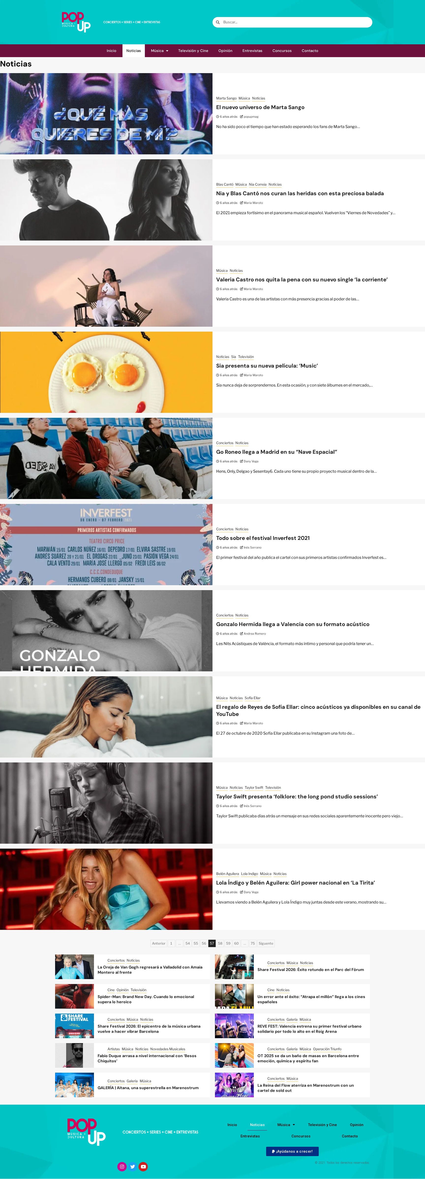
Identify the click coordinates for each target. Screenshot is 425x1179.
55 (196, 943)
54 (187, 943)
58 (220, 943)
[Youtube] (143, 1166)
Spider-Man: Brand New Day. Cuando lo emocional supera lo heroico (146, 999)
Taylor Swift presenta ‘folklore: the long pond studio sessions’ (297, 796)
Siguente (266, 943)
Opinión (225, 50)
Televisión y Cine (193, 50)
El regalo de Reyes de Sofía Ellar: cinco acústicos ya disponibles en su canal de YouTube (318, 710)
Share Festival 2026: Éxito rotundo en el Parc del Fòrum (311, 969)
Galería (292, 1019)
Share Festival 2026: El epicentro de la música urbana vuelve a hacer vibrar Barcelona (149, 1029)
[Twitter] (132, 1166)
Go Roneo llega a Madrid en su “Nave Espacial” (276, 451)
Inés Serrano (252, 547)
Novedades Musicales (167, 1049)
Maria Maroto (253, 203)
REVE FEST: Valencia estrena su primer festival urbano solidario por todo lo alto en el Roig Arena (310, 1029)
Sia (233, 357)
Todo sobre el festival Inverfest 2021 (263, 538)
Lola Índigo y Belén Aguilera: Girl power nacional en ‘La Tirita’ (295, 882)
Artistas (113, 1049)
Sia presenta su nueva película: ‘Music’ (267, 365)
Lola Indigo (249, 874)
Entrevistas (252, 50)
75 (253, 943)
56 (204, 943)
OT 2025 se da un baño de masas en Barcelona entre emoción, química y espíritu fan (308, 1058)
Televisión (246, 357)
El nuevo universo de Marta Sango (260, 107)
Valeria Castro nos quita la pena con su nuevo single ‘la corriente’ (302, 279)
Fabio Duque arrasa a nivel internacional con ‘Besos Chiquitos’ (147, 1058)
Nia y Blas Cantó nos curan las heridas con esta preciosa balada (300, 193)
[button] (292, 1151)
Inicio (111, 50)
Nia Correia (258, 184)
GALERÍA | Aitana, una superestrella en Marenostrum (148, 1087)
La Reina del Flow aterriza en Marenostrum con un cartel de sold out (306, 1088)
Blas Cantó (224, 184)
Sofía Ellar (252, 698)
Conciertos (224, 443)
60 (236, 943)
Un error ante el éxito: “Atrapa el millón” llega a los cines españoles (311, 999)
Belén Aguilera (227, 874)
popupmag (251, 116)
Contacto (310, 50)
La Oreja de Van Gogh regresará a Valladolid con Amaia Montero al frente (150, 970)
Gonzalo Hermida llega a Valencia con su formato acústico (292, 624)
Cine (111, 990)
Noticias (133, 50)
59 (228, 943)
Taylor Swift (254, 787)
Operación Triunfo (327, 1049)
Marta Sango (226, 98)
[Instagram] (122, 1166)
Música (157, 50)
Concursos (282, 50)
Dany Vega (251, 461)
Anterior (159, 943)
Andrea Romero (255, 633)
